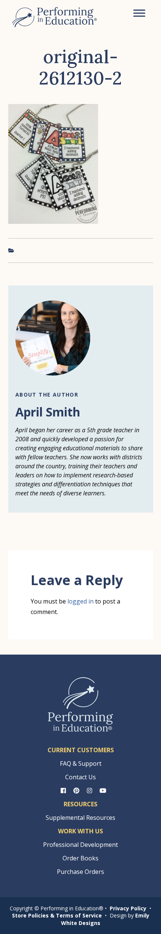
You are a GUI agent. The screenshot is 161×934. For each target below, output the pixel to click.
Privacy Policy (128, 908)
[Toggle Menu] (139, 13)
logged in (80, 601)
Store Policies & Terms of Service (57, 915)
